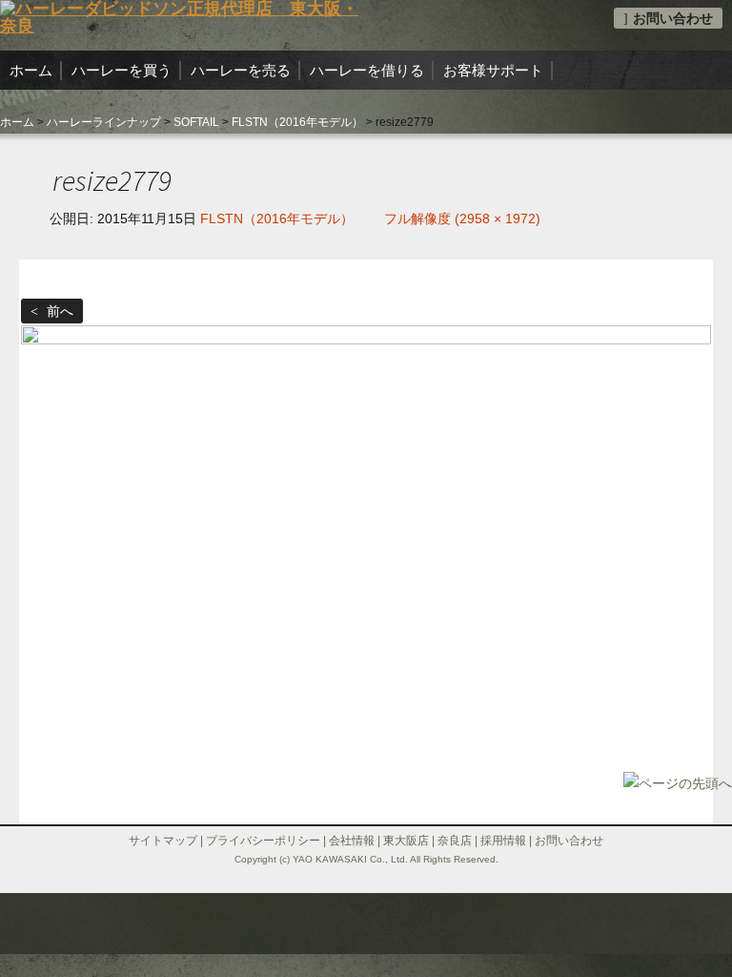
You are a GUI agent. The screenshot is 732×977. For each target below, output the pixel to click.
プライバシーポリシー (263, 840)
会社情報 (352, 840)
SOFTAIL (196, 122)
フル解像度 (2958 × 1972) (462, 218)
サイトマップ (163, 840)
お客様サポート (493, 70)
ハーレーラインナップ (104, 122)
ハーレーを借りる (367, 70)
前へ (58, 311)
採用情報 (503, 840)
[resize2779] (366, 554)
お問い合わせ (673, 18)
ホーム (31, 70)
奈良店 (454, 840)
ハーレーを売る (241, 70)
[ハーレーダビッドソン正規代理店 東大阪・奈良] (183, 17)
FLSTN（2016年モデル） (297, 122)
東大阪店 (406, 840)
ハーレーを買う (121, 70)
